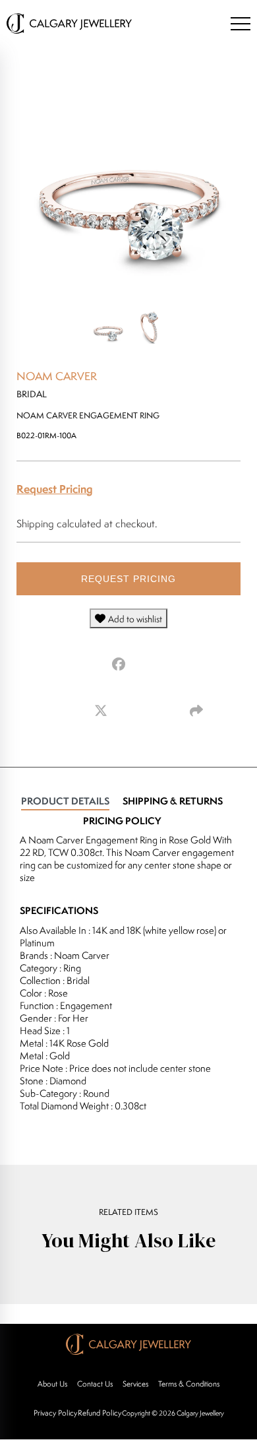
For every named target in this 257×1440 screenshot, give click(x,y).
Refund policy (99, 1413)
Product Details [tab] (65, 801)
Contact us (95, 1384)
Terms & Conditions (188, 1384)
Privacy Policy (55, 1413)
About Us (52, 1384)
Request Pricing (54, 488)
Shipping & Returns (173, 801)
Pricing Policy (122, 821)
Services (135, 1384)
